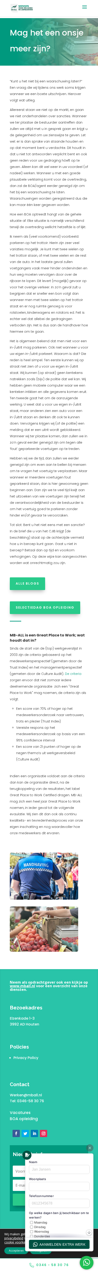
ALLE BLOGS (27, 583)
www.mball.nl (22, 985)
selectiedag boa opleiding (45, 607)
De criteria (73, 674)
